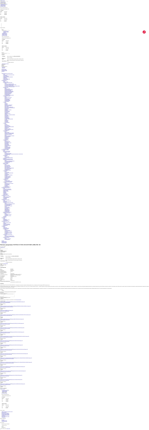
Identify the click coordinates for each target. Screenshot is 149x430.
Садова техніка (5, 170)
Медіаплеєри (5, 201)
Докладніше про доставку (5, 63)
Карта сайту (8, 428)
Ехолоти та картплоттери (6, 224)
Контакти (4, 32)
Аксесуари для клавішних (8, 204)
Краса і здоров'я (7, 132)
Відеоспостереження (6, 197)
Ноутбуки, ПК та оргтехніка (5, 187)
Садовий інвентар (5, 179)
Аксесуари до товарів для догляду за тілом (10, 84)
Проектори (4, 216)
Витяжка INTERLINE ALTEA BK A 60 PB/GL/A (6, 306)
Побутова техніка (4, 80)
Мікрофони (4, 192)
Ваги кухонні (6, 106)
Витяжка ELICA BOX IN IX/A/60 (4, 341)
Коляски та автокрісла (6, 237)
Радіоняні (6, 233)
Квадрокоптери (5, 225)
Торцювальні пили (7, 154)
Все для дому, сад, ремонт (5, 149)
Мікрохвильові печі (7, 113)
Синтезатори (6, 208)
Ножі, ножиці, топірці (8, 166)
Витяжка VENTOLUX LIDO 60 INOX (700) (6, 315)
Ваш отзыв (2, 296)
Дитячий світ (5, 227)
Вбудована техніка (5, 87)
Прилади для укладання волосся (9, 133)
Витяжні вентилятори (8, 93)
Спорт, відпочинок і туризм (5, 221)
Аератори (6, 173)
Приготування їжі (7, 167)
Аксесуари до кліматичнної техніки (9, 86)
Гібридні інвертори (5, 76)
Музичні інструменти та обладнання (8, 202)
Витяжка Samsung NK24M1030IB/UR (5, 302)
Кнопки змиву (7, 186)
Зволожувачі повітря (7, 147)
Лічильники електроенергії (8, 161)
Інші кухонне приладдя (8, 168)
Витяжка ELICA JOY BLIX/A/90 (4, 380)
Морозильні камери (7, 100)
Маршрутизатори (5, 190)
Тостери (6, 119)
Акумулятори (5, 75)
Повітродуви (6, 178)
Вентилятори (6, 143)
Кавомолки (6, 110)
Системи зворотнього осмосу (9, 157)
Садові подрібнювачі (7, 176)
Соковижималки (7, 118)
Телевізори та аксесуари (6, 212)
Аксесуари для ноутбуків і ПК (7, 189)
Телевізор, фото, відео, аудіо (5, 199)
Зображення (1, 297)
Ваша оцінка (2, 292)
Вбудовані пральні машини (8, 92)
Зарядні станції (5, 78)
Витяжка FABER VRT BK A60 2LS (5, 319)
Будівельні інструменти (8, 153)
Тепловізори (5, 198)
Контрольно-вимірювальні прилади (8, 159)
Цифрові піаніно (7, 211)
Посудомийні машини (8, 98)
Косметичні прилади (7, 136)
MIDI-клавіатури (7, 209)
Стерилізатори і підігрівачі (8, 232)
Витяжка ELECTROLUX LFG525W (5, 332)
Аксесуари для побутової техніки (7, 82)
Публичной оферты (18, 299)
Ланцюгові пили (7, 177)
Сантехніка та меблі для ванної (9, 183)
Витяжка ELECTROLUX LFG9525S (5, 328)
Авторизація (3, 67)
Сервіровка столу (7, 169)
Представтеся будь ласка (3, 293)
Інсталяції (6, 185)
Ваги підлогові (7, 125)
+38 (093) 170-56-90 (2, 5)
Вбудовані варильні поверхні (9, 89)
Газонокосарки (7, 174)
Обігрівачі (6, 146)
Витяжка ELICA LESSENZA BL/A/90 (5, 384)
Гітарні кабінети (7, 207)
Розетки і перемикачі (7, 128)
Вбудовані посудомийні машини (9, 91)
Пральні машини (7, 99)
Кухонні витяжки (7, 94)
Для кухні (6, 103)
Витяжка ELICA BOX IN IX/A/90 (4, 345)
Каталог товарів (4, 69)
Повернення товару (4, 70)
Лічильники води (7, 162)
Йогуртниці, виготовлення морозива (10, 107)
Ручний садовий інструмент (8, 181)
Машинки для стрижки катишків (9, 126)
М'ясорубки (6, 115)
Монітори (4, 191)
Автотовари (3, 217)
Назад (6, 83)
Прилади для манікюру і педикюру (9, 135)
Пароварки (6, 116)
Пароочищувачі (7, 127)
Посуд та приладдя (5, 163)
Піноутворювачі (7, 117)
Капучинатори (7, 108)
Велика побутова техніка (6, 95)
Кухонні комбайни (7, 111)
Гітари (6, 206)
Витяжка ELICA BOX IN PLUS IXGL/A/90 (6, 354)
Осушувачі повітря (7, 148)
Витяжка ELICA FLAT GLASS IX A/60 (5, 371)
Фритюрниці (6, 120)
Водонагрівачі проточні (8, 142)
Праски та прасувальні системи (9, 129)
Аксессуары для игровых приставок (10, 236)
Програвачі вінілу (7, 210)
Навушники (5, 193)
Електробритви (7, 138)
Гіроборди (4, 223)
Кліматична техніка (7, 141)
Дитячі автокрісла (7, 239)
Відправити (2, 298)
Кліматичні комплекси (8, 145)
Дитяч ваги (6, 231)
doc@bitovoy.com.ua (3, 6)
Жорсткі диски (5, 194)
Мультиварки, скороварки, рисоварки (10, 114)
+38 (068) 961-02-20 (2, 4)
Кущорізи (6, 175)
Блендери (6, 104)
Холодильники (7, 101)
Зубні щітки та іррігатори (8, 134)
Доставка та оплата (5, 31)
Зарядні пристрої (5, 79)
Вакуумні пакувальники (8, 105)
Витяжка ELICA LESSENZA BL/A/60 (5, 367)
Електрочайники (7, 122)
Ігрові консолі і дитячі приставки (7, 234)
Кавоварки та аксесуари (8, 109)
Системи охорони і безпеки (5, 195)
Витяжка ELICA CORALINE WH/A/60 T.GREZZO (7, 358)
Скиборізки (6, 112)
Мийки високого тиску (6, 219)
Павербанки (5, 77)
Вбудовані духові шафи (8, 90)
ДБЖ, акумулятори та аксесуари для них (7, 73)
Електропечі (6, 121)
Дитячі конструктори (6, 228)
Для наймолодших (7, 230)
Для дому (6, 124)
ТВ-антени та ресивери (8, 215)
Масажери (6, 139)
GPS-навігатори (5, 220)
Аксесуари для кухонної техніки (9, 85)
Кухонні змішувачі (7, 184)
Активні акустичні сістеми (8, 205)
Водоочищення (5, 155)
